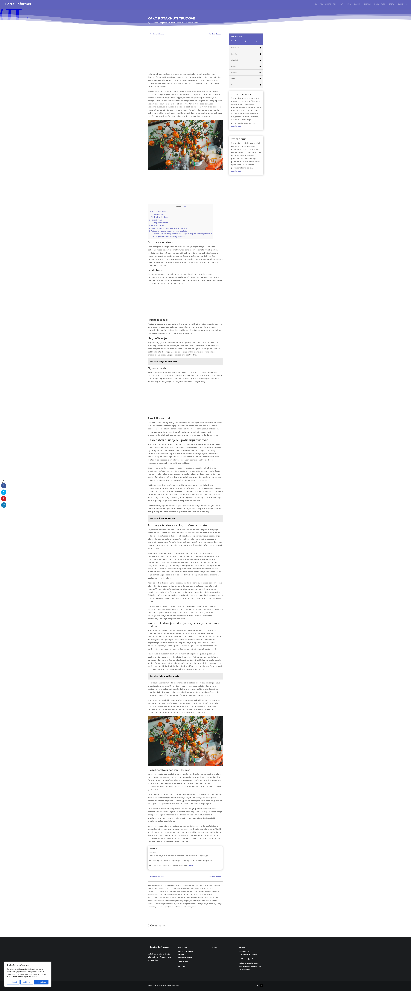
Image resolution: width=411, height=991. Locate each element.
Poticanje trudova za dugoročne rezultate (168, 231)
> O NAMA (181, 966)
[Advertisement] (185, 57)
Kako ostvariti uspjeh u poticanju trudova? (168, 228)
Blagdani (358, 4)
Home (150, 27)
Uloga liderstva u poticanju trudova (168, 236)
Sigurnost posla (159, 223)
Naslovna (319, 4)
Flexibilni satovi (156, 225)
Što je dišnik (238, 139)
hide (184, 207)
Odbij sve (26, 982)
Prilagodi (13, 982)
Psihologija (338, 4)
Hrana (376, 4)
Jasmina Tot (156, 23)
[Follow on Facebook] (257, 985)
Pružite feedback (160, 217)
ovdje (190, 865)
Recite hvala (158, 214)
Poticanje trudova (157, 211)
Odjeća (348, 4)
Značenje (400, 4)
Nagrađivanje (155, 220)
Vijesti (328, 4)
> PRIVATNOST (183, 962)
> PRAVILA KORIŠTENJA (185, 957)
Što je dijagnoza (241, 94)
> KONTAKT (181, 954)
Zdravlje (367, 4)
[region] (27, 974)
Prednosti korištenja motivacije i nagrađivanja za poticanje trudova (181, 234)
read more (236, 126)
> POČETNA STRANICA (185, 951)
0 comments (192, 23)
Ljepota (391, 4)
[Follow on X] (261, 985)
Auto (383, 4)
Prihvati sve (41, 982)
